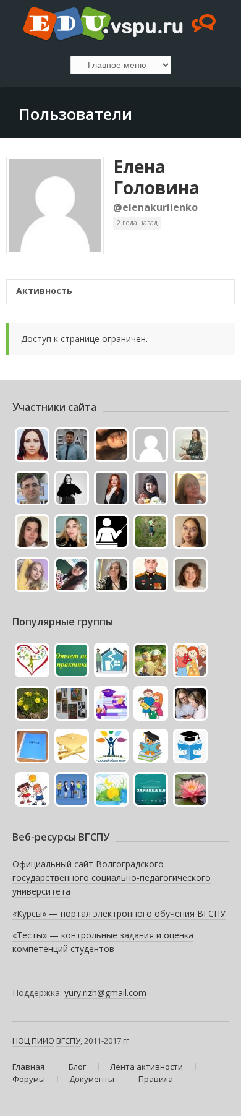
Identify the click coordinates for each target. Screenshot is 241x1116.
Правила (155, 1078)
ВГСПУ (68, 1040)
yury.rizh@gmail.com (105, 992)
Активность (44, 290)
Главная (28, 1066)
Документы (91, 1078)
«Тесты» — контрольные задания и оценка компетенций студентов (102, 942)
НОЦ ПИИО (33, 1040)
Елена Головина (156, 177)
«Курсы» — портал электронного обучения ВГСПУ (119, 913)
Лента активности (146, 1066)
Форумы (28, 1078)
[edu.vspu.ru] (120, 24)
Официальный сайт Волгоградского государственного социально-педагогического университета (111, 877)
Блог (77, 1066)
